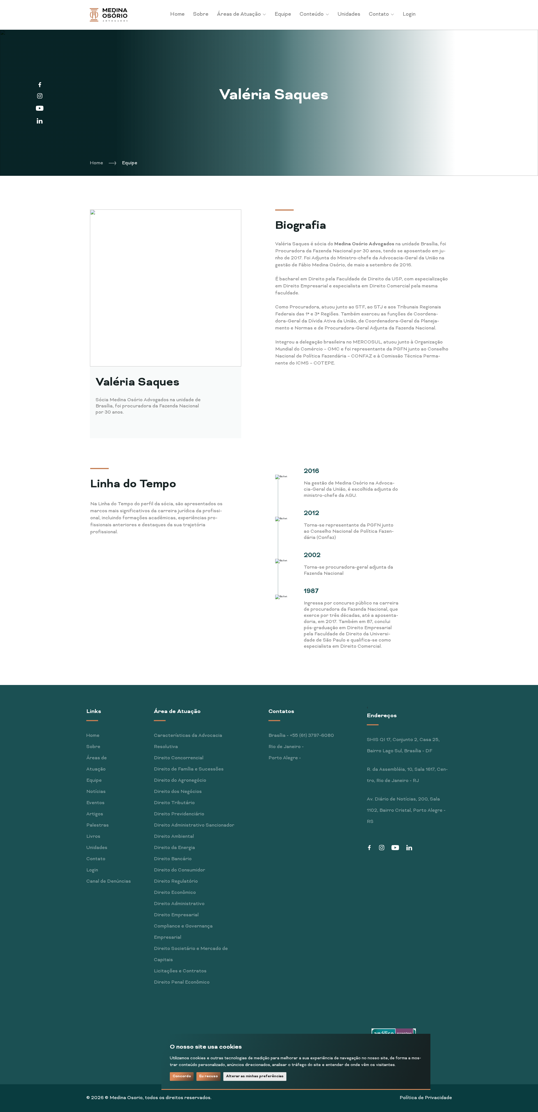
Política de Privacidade (426, 1098)
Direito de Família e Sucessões (189, 769)
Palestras (97, 825)
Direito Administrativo (179, 904)
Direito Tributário (174, 803)
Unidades (349, 14)
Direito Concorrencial (178, 758)
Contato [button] (379, 14)
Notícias (96, 792)
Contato (95, 859)
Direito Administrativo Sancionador (194, 825)
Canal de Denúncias (108, 881)
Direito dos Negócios (178, 792)
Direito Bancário (173, 859)
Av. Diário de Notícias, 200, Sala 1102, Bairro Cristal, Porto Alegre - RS (406, 811)
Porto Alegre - (284, 758)
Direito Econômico (175, 893)
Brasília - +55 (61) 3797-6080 (301, 736)
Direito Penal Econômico (182, 982)
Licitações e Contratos (180, 971)
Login (409, 14)
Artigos (94, 814)
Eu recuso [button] (208, 1076)
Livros (93, 836)
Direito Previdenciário (179, 814)
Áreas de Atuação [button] (239, 14)
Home (177, 14)
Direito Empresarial (176, 915)
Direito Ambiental (174, 836)
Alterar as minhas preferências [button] (255, 1076)
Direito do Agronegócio (180, 780)
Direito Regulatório (176, 881)
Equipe (283, 14)
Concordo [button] (182, 1076)
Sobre (200, 14)
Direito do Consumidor (179, 870)
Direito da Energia (174, 848)
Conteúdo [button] (312, 14)
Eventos (95, 803)
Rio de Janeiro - (286, 747)
